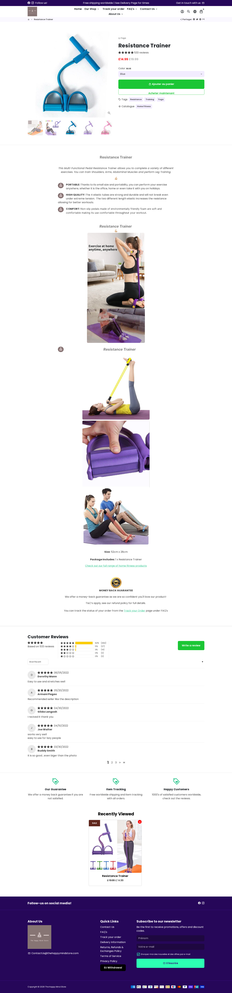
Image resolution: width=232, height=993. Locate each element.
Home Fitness (144, 106)
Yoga (122, 38)
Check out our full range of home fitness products (116, 566)
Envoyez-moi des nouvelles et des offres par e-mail (165, 954)
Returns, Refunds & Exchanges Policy (111, 949)
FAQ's (132, 9)
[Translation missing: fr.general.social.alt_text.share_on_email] (203, 19)
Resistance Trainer (43, 19)
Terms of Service (110, 956)
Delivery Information (113, 942)
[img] (45, 672)
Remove (140, 822)
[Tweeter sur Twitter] (197, 19)
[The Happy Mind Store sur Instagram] (32, 3)
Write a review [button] (191, 645)
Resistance (136, 99)
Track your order (114, 9)
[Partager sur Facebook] (194, 19)
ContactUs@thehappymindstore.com (53, 953)
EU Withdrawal (113, 967)
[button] (126, 52)
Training (150, 99)
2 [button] (112, 762)
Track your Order (134, 611)
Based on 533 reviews (41, 646)
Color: (124, 68)
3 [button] (116, 762)
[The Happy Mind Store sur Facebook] (29, 3)
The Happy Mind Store (55, 986)
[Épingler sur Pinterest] (200, 19)
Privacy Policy (108, 961)
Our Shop (91, 9)
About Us (116, 14)
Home (78, 9)
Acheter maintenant (161, 93)
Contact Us (149, 9)
